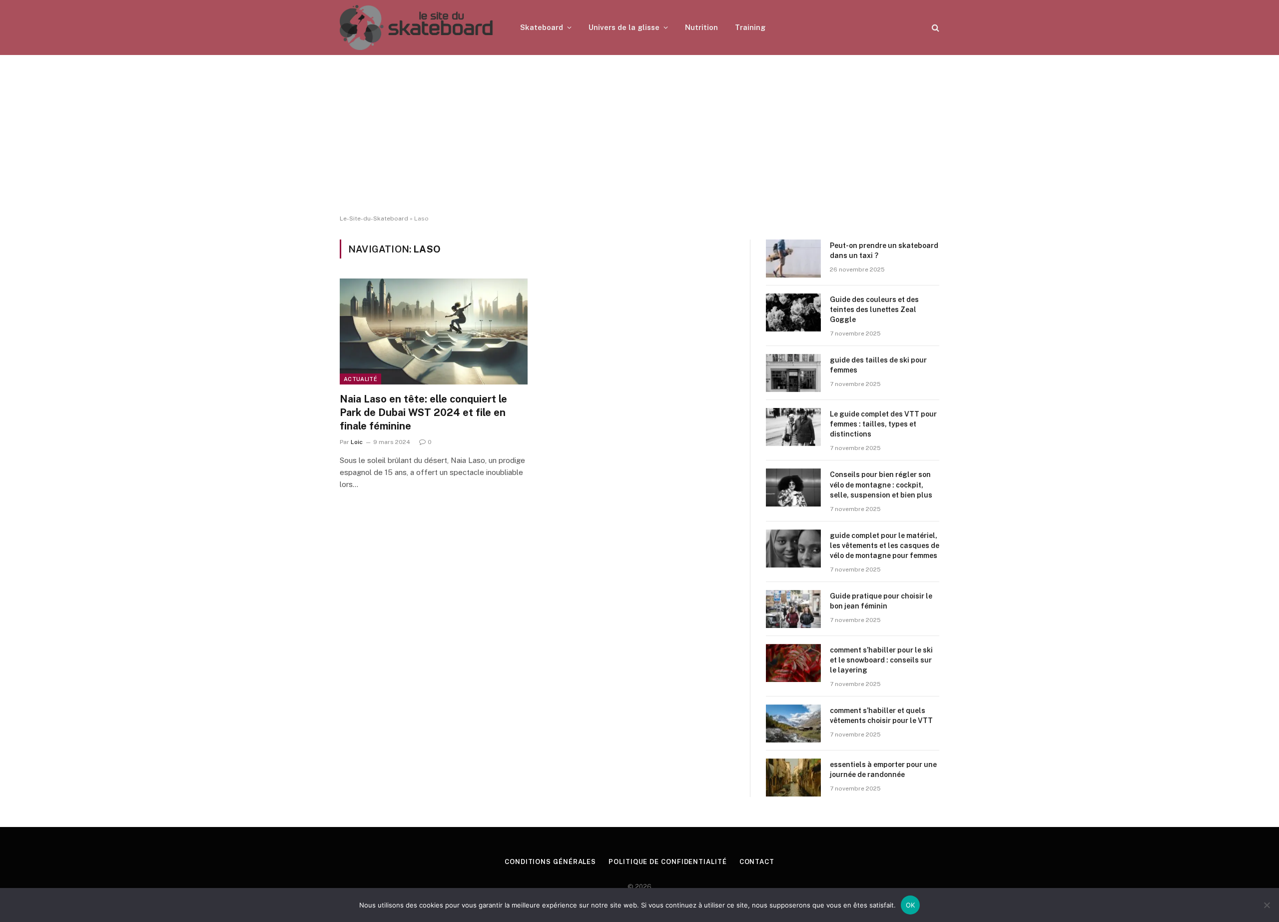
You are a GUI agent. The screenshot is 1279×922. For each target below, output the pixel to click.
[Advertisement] (639, 135)
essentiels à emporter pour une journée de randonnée (883, 769)
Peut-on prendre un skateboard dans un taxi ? (884, 251)
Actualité (360, 379)
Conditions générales (550, 862)
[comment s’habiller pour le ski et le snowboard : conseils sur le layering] (793, 663)
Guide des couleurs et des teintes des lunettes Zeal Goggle (874, 310)
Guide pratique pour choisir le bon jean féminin (881, 601)
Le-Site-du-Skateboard (374, 218)
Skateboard (541, 27)
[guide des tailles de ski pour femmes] (793, 373)
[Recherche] (934, 27)
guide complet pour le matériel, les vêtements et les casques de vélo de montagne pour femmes (884, 546)
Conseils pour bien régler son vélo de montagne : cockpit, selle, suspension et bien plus (881, 484)
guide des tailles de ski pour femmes (878, 365)
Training (750, 27)
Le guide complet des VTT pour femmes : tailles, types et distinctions (883, 424)
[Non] (1267, 905)
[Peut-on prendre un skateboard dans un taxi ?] (793, 259)
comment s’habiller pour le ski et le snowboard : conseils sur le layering (881, 660)
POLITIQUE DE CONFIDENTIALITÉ (667, 862)
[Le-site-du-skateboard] (417, 27)
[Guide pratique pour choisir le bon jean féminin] (793, 609)
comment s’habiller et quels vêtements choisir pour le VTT (881, 715)
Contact (756, 862)
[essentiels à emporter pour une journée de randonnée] (793, 777)
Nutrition (701, 27)
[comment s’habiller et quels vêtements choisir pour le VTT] (793, 723)
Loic (357, 442)
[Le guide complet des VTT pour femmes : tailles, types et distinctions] (793, 427)
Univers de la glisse (624, 27)
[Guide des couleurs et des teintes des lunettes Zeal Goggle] (793, 313)
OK (910, 905)
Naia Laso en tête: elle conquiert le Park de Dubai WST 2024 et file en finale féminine (423, 412)
